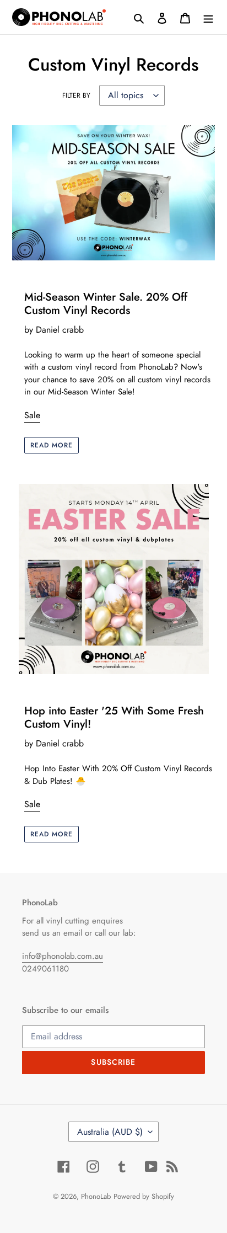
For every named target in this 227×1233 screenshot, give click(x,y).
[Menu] (208, 17)
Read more (51, 445)
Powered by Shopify (144, 1196)
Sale (32, 415)
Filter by (76, 95)
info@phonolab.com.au (62, 956)
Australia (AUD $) (110, 1131)
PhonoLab (96, 1196)
